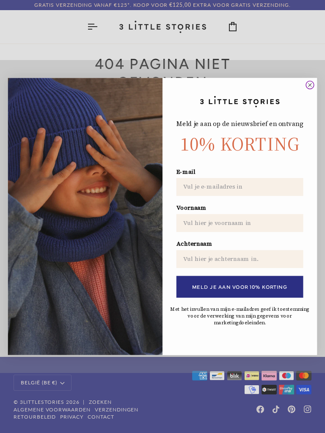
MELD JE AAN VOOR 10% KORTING (239, 286)
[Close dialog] (310, 85)
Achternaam (194, 244)
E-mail (186, 172)
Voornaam (191, 208)
